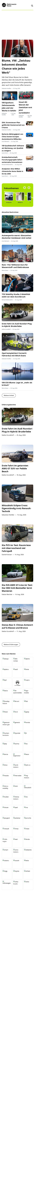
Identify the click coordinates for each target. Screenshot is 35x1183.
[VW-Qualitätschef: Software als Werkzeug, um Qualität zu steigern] (29, 146)
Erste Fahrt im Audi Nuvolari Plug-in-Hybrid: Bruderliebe (17, 324)
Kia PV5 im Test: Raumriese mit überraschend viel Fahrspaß (16, 548)
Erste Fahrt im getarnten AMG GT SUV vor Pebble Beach (15, 468)
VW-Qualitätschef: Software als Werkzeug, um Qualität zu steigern (13, 148)
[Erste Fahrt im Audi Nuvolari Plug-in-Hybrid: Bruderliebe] (17, 312)
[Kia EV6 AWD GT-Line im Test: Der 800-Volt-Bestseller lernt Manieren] (17, 573)
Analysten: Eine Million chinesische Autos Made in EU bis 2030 (12, 171)
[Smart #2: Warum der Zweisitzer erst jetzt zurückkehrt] (26, 95)
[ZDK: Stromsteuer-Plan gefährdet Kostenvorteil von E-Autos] (29, 123)
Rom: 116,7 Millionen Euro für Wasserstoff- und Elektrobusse (15, 266)
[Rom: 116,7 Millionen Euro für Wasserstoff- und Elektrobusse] (17, 253)
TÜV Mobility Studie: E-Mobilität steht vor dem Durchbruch (16, 295)
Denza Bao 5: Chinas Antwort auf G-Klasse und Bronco (17, 626)
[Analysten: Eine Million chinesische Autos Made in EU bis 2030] (29, 170)
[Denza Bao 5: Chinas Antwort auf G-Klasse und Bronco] (17, 613)
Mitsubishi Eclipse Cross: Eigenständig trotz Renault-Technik (16, 508)
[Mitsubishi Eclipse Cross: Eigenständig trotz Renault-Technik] (17, 493)
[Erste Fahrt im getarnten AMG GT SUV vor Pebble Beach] (17, 453)
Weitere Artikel (9, 395)
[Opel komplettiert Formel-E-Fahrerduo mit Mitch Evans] (17, 342)
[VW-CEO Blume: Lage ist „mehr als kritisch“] (17, 371)
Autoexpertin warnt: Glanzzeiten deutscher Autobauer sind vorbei (16, 236)
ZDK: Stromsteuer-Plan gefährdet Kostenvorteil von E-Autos (13, 125)
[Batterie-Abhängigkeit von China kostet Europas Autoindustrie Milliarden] (29, 135)
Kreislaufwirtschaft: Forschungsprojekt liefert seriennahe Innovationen (12, 159)
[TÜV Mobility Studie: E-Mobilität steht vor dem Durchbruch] (17, 283)
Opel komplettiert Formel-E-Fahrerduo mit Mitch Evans (14, 354)
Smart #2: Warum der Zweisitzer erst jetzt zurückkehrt (25, 107)
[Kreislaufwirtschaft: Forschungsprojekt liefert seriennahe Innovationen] (29, 158)
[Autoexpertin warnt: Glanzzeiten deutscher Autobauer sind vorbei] (17, 224)
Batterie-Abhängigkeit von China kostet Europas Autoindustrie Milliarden (12, 136)
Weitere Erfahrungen (11, 644)
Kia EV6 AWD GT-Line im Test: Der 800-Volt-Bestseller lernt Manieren (17, 587)
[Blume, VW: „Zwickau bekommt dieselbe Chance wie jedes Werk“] (17, 48)
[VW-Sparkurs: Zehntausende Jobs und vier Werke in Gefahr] (9, 95)
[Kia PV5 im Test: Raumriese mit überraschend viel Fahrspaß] (17, 533)
